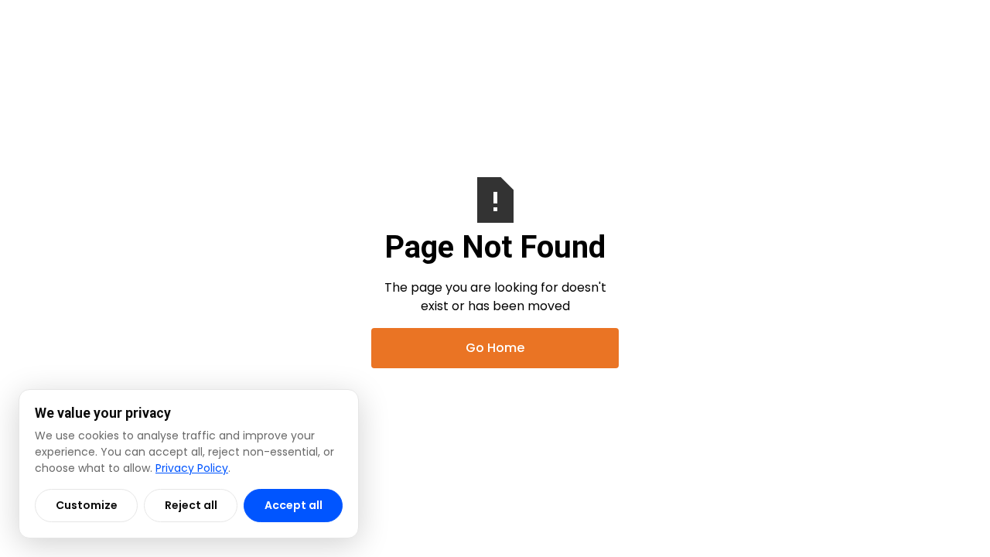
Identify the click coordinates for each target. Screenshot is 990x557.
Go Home (495, 348)
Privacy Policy (191, 468)
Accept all (294, 505)
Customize (87, 505)
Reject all (191, 505)
